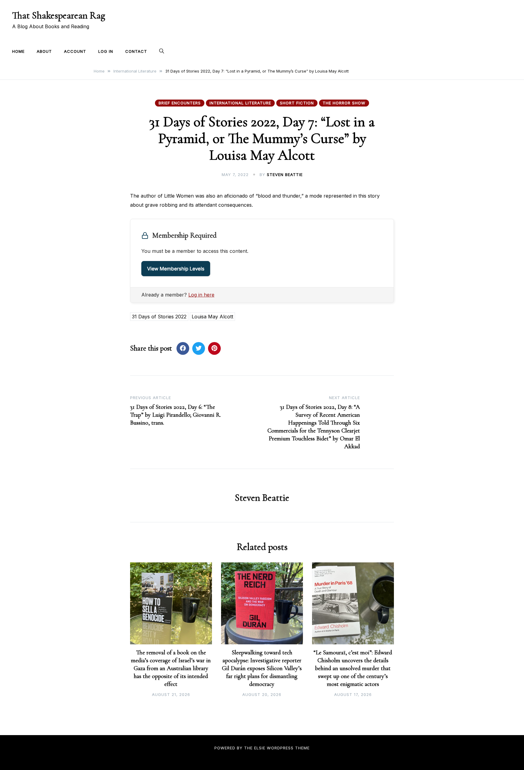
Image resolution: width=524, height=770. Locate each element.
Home (18, 51)
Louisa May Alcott (212, 317)
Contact (136, 51)
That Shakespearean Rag (58, 15)
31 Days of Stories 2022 (159, 317)
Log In (105, 51)
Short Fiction (297, 102)
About (44, 51)
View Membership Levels (175, 269)
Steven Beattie (285, 174)
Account (75, 51)
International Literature (240, 102)
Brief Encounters (180, 102)
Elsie (259, 747)
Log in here (201, 295)
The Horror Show (344, 102)
